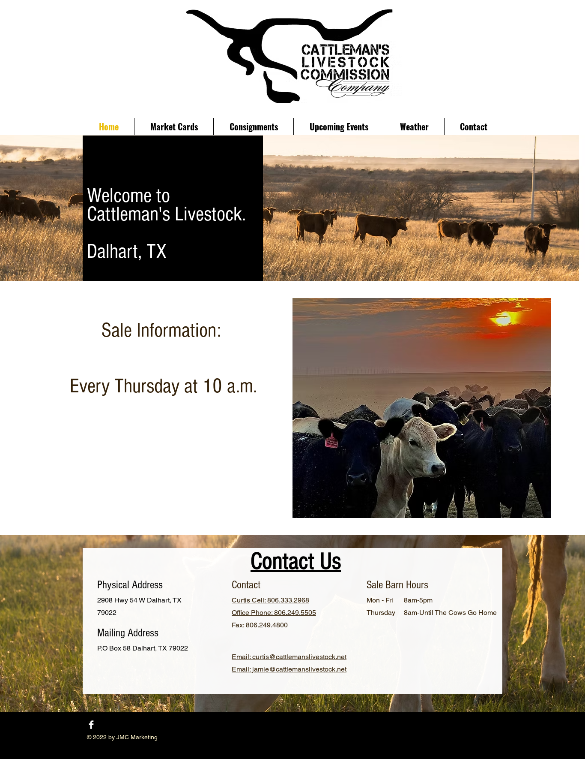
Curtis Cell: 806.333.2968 (270, 600)
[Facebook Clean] (91, 724)
